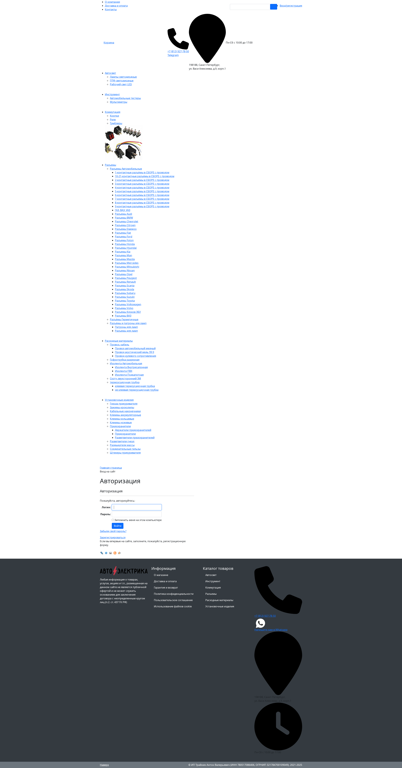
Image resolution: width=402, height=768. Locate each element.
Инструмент (212, 581)
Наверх (104, 765)
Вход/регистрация (291, 5)
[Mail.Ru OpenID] (106, 553)
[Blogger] (115, 553)
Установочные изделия (219, 606)
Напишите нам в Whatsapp (271, 629)
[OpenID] (119, 553)
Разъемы (211, 594)
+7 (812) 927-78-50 (178, 51)
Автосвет (211, 575)
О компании (112, 2)
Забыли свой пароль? (113, 531)
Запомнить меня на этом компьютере (138, 520)
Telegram (173, 55)
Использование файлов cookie (173, 606)
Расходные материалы (219, 600)
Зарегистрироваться (112, 537)
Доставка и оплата (116, 5)
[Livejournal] (101, 553)
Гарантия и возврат (166, 587)
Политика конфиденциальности (173, 594)
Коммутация (213, 587)
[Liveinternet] (110, 553)
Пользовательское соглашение (173, 600)
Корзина (109, 42)
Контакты (111, 9)
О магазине (161, 575)
